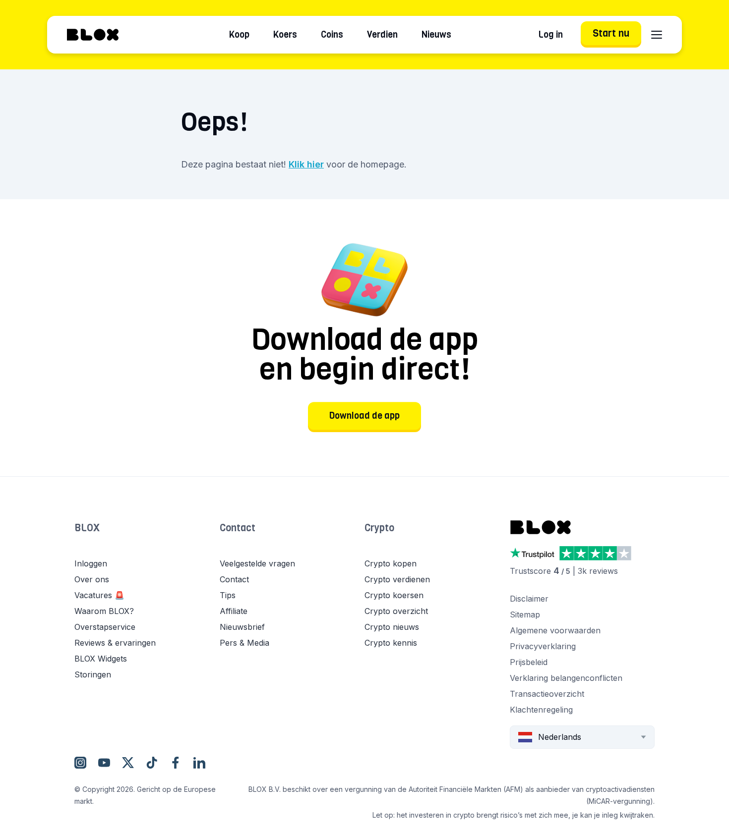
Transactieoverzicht (547, 694)
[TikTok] (152, 763)
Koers (285, 35)
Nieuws (436, 35)
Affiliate (233, 611)
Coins (332, 35)
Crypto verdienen (397, 579)
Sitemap (525, 614)
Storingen (92, 674)
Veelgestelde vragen (257, 563)
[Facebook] (176, 763)
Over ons (91, 579)
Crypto (379, 528)
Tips (228, 595)
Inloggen (90, 563)
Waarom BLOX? (104, 611)
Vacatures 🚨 (99, 595)
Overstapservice (104, 627)
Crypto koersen (394, 595)
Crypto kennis (390, 643)
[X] (128, 763)
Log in (551, 35)
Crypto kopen (390, 563)
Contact (237, 528)
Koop (239, 35)
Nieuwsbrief (242, 627)
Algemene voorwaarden (555, 630)
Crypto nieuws (391, 627)
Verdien (382, 35)
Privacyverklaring (543, 646)
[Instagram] (80, 763)
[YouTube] (104, 763)
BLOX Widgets (100, 659)
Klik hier (306, 164)
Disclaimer (529, 599)
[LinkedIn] (199, 763)
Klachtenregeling (541, 710)
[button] (147, 538)
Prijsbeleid (528, 662)
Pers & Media (244, 643)
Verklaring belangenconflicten (566, 678)
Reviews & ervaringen (115, 643)
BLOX (87, 528)
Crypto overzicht (396, 611)
